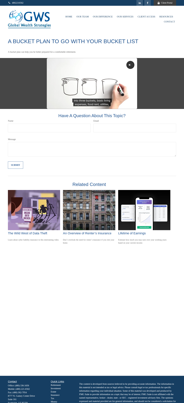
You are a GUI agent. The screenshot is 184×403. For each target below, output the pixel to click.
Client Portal (166, 3)
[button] (68, 16)
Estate (53, 391)
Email (96, 121)
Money (54, 401)
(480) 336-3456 (22, 385)
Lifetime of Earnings (132, 233)
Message (12, 139)
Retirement (56, 385)
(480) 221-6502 (23, 389)
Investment (56, 388)
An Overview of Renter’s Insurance (87, 233)
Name (10, 121)
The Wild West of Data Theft (27, 233)
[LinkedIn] (139, 3)
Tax (52, 398)
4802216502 (17, 3)
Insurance (55, 395)
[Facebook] (147, 3)
